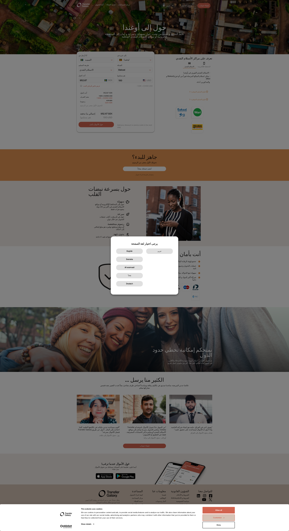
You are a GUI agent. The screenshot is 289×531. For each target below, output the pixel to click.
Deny (219, 525)
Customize (217, 518)
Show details (86, 524)
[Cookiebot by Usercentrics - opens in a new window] (66, 526)
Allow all (218, 510)
